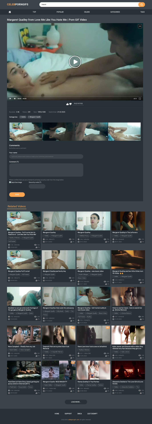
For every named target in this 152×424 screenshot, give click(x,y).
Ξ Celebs (23, 117)
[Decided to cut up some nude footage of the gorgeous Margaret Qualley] (24, 296)
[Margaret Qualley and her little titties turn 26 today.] (128, 259)
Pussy (45, 315)
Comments (14, 145)
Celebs (87, 12)
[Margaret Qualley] (59, 221)
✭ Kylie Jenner (124, 352)
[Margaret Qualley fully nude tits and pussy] (59, 296)
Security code (34, 182)
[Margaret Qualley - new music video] (93, 259)
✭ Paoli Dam (12, 387)
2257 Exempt (92, 414)
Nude (31, 313)
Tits (72, 311)
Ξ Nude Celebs (13, 350)
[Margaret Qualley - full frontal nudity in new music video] (93, 296)
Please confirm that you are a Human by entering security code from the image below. (36, 180)
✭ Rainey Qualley (91, 385)
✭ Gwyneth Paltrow (56, 352)
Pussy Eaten (22, 387)
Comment (12, 162)
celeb (17, 4)
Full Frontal (12, 241)
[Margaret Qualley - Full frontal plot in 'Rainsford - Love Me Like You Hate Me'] (24, 221)
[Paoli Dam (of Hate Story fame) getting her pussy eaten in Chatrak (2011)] (24, 370)
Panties (100, 385)
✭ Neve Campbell (24, 350)
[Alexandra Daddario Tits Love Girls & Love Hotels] (128, 370)
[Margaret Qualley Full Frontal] (24, 259)
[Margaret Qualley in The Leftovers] (128, 221)
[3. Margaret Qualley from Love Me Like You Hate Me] (91, 131)
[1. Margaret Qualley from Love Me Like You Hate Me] (25, 131)
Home (10, 12)
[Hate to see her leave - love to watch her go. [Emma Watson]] (128, 296)
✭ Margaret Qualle (34, 117)
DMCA (79, 414)
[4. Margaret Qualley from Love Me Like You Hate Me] (124, 131)
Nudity (89, 317)
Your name (13, 153)
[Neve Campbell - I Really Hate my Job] (24, 335)
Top (34, 12)
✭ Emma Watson (125, 313)
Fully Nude (60, 311)
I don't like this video (70, 104)
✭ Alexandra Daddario (127, 387)
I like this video (67, 104)
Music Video (82, 278)
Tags (142, 12)
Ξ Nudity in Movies (14, 238)
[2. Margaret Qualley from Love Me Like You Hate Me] (58, 131)
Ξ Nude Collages (83, 274)
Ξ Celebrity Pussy (83, 236)
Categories (115, 12)
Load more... (76, 402)
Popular (60, 12)
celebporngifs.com (73, 419)
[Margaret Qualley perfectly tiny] (59, 259)
